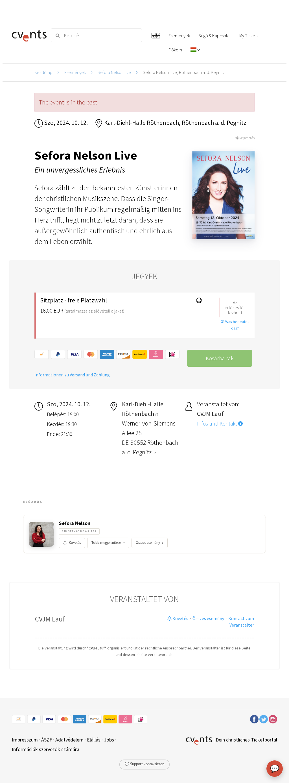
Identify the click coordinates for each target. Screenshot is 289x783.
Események (75, 72)
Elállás (93, 739)
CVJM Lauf (50, 618)
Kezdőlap (43, 72)
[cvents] (28, 35)
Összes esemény (148, 542)
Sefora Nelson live (114, 72)
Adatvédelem (69, 739)
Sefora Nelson (74, 523)
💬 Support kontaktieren (144, 764)
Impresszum (25, 739)
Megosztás (246, 138)
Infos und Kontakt (217, 423)
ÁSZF (46, 739)
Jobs (109, 739)
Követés (75, 542)
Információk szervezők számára (45, 749)
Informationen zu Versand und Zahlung (72, 375)
